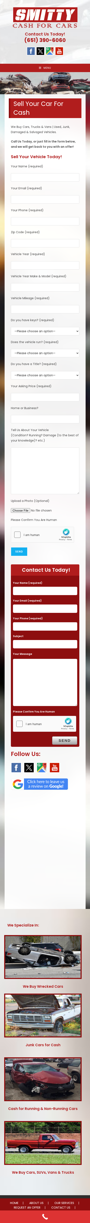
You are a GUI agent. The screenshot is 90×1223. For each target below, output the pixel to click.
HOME (14, 1203)
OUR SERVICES (64, 1203)
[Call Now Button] (45, 1216)
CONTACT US (60, 1207)
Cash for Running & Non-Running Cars (43, 1108)
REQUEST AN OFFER (27, 1207)
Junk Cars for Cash (43, 1044)
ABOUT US (36, 1203)
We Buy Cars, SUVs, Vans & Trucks (43, 1172)
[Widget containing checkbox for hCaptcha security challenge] (42, 535)
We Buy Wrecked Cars (43, 986)
